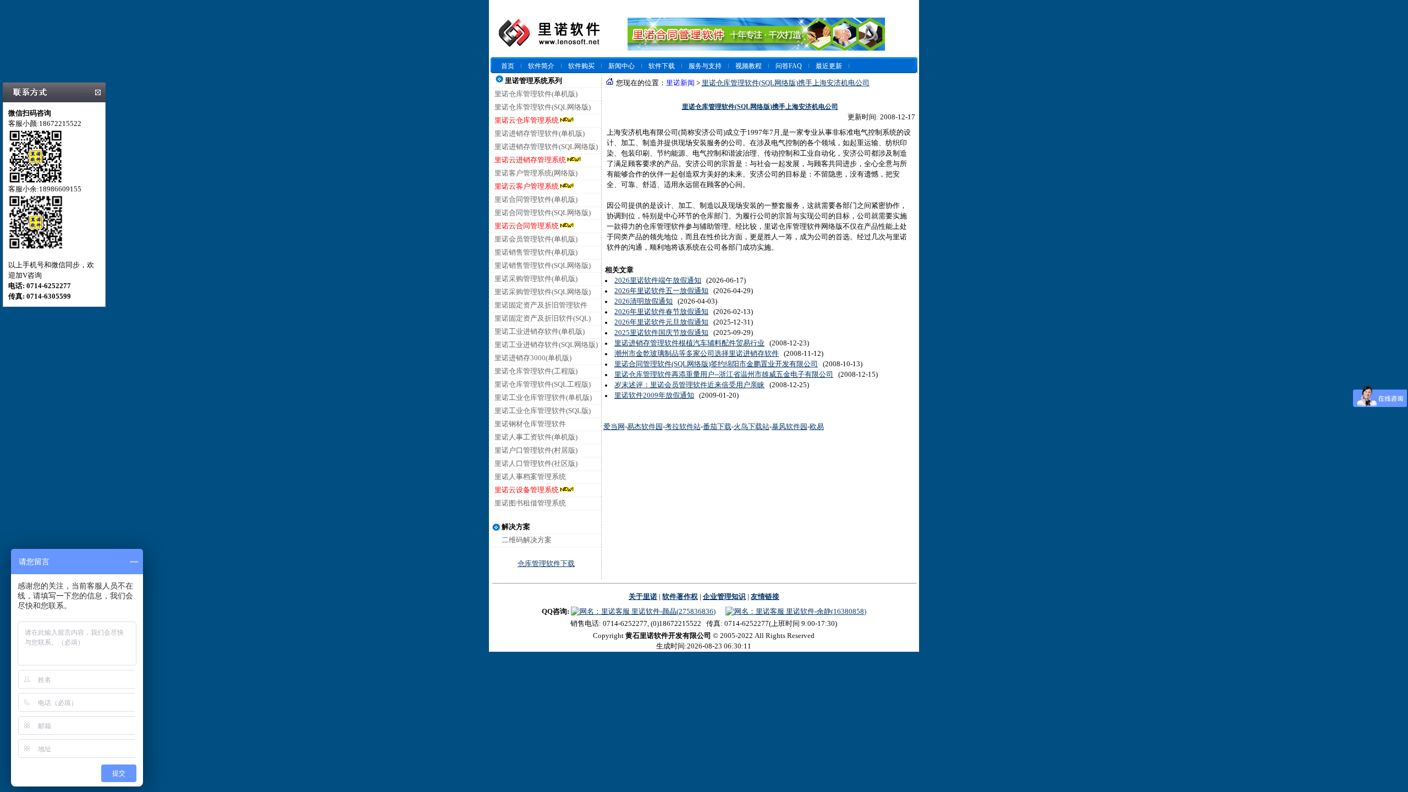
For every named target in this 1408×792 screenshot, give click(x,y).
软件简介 (541, 66)
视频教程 (748, 66)
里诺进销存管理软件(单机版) (539, 134)
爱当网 (614, 427)
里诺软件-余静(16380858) (825, 611)
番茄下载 (717, 427)
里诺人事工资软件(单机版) (536, 437)
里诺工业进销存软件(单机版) (539, 332)
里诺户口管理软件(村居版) (536, 450)
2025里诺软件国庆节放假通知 (661, 333)
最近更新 (829, 66)
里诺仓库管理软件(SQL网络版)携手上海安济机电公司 (786, 83)
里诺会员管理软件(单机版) (536, 239)
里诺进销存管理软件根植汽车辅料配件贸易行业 (689, 343)
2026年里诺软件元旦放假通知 (661, 322)
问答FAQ (789, 66)
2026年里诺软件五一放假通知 (661, 291)
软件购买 (581, 66)
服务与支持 (705, 66)
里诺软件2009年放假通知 (654, 395)
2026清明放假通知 (643, 301)
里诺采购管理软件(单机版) (536, 279)
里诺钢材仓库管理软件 (530, 424)
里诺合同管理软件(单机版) (536, 200)
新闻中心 (621, 66)
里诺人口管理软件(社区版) (536, 464)
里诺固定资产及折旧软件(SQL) (542, 318)
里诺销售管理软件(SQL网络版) (542, 266)
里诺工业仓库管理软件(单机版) (543, 398)
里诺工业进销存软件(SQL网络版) (546, 345)
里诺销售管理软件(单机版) (536, 252)
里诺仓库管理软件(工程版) (536, 371)
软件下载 (661, 66)
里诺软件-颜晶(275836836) (673, 611)
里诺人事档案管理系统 (530, 477)
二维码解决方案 (527, 540)
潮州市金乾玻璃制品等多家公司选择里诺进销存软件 (696, 354)
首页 (507, 66)
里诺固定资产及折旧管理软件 (540, 305)
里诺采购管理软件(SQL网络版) (542, 292)
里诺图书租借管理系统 (530, 503)
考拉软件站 (683, 427)
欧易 (817, 427)
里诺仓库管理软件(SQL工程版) (542, 384)
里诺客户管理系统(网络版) (536, 173)
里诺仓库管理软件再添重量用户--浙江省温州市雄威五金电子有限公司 (723, 374)
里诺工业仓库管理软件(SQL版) (542, 411)
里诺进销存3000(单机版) (532, 358)
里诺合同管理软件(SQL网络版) (542, 213)
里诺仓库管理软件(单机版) (536, 94)
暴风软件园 (789, 427)
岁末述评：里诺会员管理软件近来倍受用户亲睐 (689, 385)
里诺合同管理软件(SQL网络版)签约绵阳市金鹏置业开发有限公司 (716, 364)
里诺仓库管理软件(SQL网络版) (542, 107)
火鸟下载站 (751, 427)
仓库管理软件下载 (546, 564)
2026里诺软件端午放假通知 (657, 280)
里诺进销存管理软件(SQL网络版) (546, 147)
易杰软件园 (645, 427)
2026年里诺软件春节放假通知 (661, 312)
